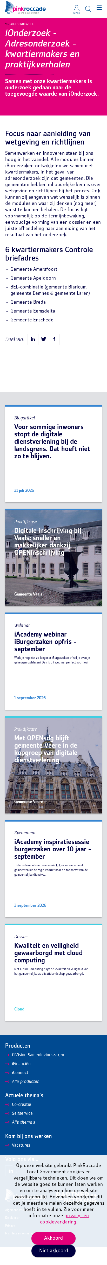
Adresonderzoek (22, 24)
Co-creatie (21, 1105)
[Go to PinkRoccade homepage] (25, 7)
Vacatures (21, 1145)
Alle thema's (23, 1122)
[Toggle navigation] (99, 8)
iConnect (20, 1073)
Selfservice (22, 1114)
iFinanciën (21, 1064)
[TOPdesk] (76, 6)
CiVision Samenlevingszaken (38, 1055)
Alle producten (25, 1082)
